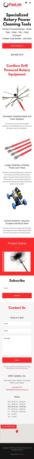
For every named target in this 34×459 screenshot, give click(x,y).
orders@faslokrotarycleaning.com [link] (17, 390)
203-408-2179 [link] (17, 54)
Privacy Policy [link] (9, 368)
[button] (30, 3)
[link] (12, 2)
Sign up (17, 295)
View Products (17, 46)
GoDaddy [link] (21, 454)
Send (17, 360)
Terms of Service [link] (20, 368)
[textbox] (17, 288)
